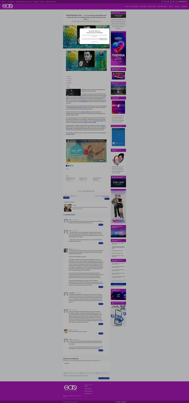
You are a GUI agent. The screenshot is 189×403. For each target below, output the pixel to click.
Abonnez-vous (103, 39)
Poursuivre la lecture (94, 41)
